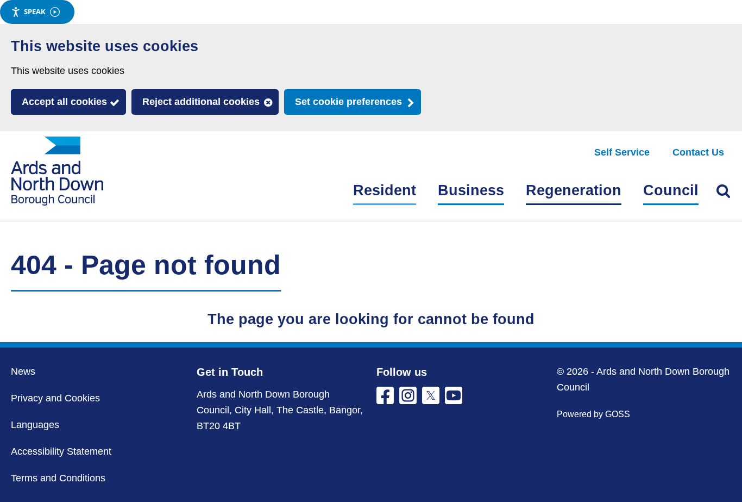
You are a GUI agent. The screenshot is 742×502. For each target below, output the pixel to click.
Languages (35, 424)
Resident (384, 190)
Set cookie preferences (348, 101)
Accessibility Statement (61, 451)
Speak (35, 11)
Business (471, 190)
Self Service (622, 152)
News (23, 371)
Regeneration (573, 190)
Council (671, 190)
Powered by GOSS (593, 414)
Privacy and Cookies (55, 398)
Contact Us (698, 152)
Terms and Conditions (58, 478)
